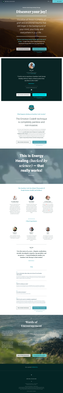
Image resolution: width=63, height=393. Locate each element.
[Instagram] (31, 89)
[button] (54, 1)
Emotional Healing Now (30, 386)
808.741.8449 (36, 383)
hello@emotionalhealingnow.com (29, 383)
